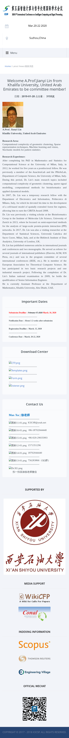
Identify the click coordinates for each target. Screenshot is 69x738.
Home (8, 66)
